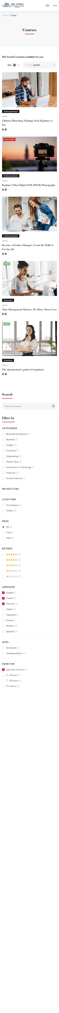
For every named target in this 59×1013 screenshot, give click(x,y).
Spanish (11, 631)
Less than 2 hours (16, 669)
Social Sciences (15, 478)
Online (11, 510)
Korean (11, 620)
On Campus (14, 505)
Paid (10, 538)
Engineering (14, 456)
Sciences (12, 472)
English (11, 592)
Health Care (14, 461)
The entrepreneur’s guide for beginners (23, 370)
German (12, 603)
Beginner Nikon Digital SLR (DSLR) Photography (28, 185)
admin (5, 116)
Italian (11, 609)
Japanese (12, 614)
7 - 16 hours (13, 680)
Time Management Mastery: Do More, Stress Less (29, 310)
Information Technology (20, 467)
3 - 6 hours (13, 675)
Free (10, 532)
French (11, 598)
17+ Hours (12, 686)
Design (11, 445)
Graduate (12, 647)
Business (12, 439)
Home (5, 15)
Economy (12, 450)
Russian (11, 626)
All (9, 527)
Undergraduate (15, 653)
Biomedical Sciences (18, 434)
